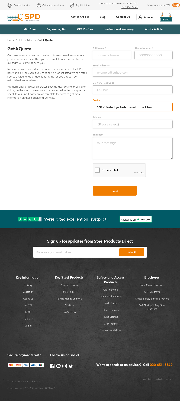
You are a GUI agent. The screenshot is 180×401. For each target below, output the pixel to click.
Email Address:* (102, 65)
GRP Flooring (110, 289)
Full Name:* (99, 48)
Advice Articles (154, 29)
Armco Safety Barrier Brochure (152, 298)
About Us (28, 298)
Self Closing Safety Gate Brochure (152, 307)
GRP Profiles (85, 29)
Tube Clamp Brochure (152, 284)
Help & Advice (26, 40)
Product (97, 99)
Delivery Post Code (103, 82)
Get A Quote (45, 40)
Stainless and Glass (110, 330)
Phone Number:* (143, 48)
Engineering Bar (57, 29)
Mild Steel (30, 29)
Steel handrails (111, 310)
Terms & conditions (17, 381)
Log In (28, 325)
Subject (97, 117)
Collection (28, 291)
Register (28, 318)
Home (11, 40)
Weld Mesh (111, 303)
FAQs (28, 311)
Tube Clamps (111, 316)
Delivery (28, 284)
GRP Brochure (152, 291)
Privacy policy (39, 381)
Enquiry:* (98, 134)
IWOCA (28, 305)
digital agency (165, 378)
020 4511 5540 (129, 6)
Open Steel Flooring (110, 296)
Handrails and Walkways (119, 29)
